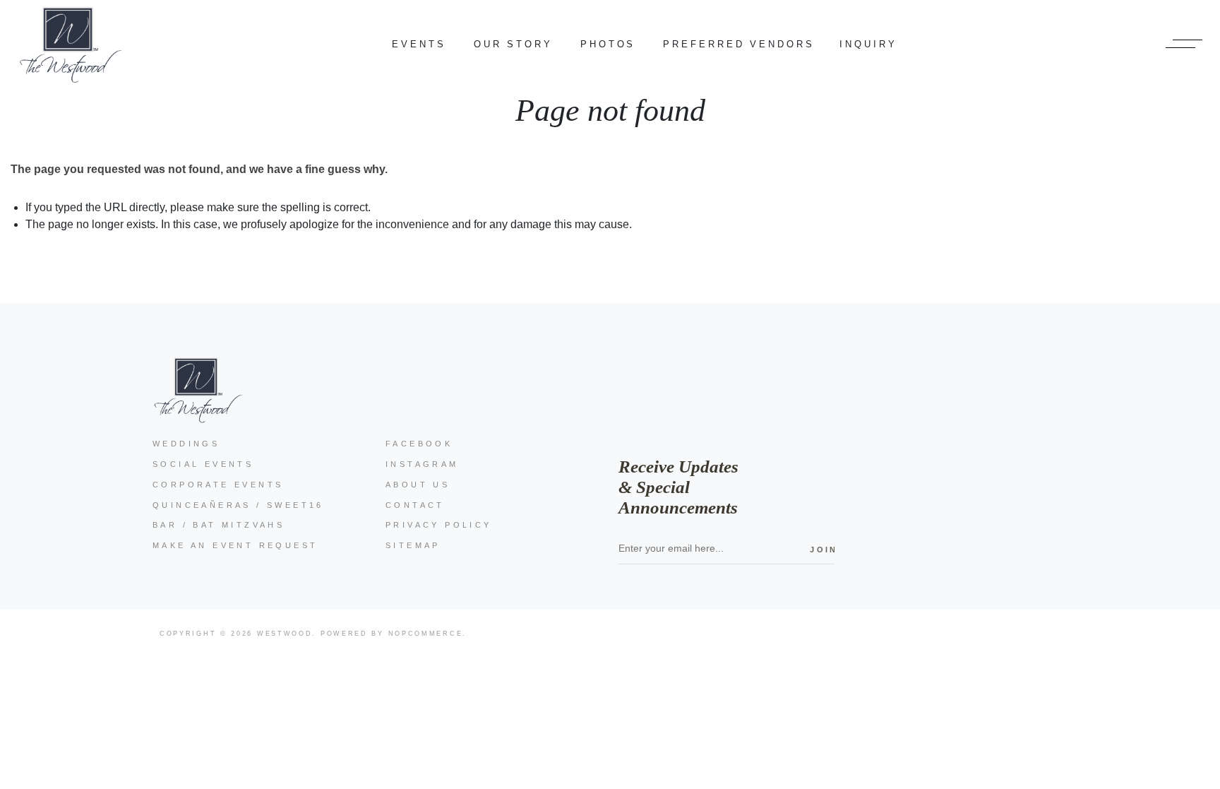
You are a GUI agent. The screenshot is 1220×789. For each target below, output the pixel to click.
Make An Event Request (235, 545)
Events (418, 44)
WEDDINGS (186, 443)
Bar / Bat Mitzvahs (218, 525)
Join (822, 549)
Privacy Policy (438, 525)
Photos (607, 44)
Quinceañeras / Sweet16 (238, 505)
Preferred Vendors (738, 44)
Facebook (419, 443)
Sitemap (413, 545)
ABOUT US (417, 484)
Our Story (513, 44)
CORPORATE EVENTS (217, 484)
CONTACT (415, 505)
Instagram (422, 464)
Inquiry (868, 44)
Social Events (202, 464)
